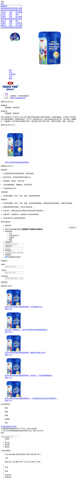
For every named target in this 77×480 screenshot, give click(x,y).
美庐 (2, 4)
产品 (6, 467)
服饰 (13, 454)
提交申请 (4, 282)
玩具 (31, 454)
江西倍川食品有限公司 (18, 98)
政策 (6, 471)
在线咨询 (8, 477)
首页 (2, 426)
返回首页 (4, 6)
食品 (10, 454)
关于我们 (13, 426)
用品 (20, 454)
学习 (39, 454)
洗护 (35, 454)
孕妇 (28, 454)
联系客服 (7, 426)
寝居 (17, 454)
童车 (24, 454)
